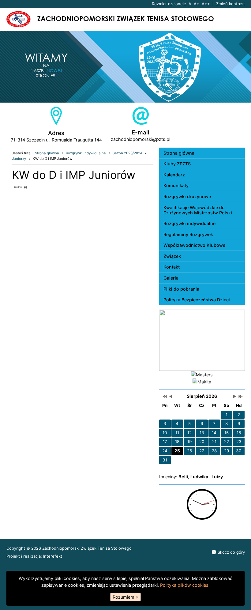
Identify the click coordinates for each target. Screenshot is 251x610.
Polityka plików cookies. (185, 585)
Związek (172, 256)
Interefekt (52, 556)
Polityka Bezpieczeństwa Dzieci (196, 299)
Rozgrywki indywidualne (86, 153)
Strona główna (47, 153)
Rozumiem (125, 597)
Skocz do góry (231, 552)
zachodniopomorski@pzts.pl (140, 139)
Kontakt (171, 266)
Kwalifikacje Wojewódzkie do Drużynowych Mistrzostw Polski (197, 210)
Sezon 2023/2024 (127, 153)
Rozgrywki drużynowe (187, 196)
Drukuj (18, 187)
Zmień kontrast (230, 3)
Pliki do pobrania (181, 289)
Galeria (170, 278)
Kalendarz (174, 174)
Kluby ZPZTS (177, 163)
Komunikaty (176, 185)
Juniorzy (19, 158)
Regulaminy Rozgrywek (188, 234)
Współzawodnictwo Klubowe (194, 245)
